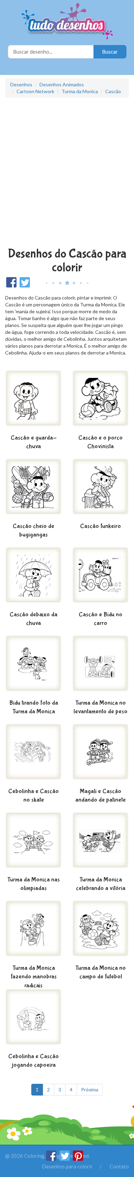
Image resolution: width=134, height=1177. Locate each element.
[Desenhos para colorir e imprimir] (67, 22)
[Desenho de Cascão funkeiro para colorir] (100, 489)
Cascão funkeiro (100, 526)
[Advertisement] (67, 173)
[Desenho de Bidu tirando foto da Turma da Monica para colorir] (33, 666)
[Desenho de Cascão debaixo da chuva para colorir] (33, 578)
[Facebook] (51, 1159)
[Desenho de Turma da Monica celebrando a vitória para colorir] (100, 843)
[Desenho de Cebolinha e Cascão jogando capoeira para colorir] (33, 1019)
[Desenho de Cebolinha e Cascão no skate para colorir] (33, 754)
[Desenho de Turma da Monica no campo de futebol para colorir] (100, 931)
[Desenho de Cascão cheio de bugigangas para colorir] (33, 489)
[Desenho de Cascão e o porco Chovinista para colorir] (100, 401)
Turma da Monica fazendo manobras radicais (34, 977)
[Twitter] (65, 1159)
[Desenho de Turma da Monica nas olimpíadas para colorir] (33, 843)
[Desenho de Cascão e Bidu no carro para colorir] (100, 578)
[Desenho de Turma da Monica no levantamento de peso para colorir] (100, 666)
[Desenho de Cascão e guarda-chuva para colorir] (33, 401)
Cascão (113, 91)
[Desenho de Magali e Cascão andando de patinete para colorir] (100, 754)
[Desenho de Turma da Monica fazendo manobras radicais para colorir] (33, 931)
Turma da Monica (80, 91)
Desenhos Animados (62, 84)
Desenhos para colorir (67, 1166)
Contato (119, 1166)
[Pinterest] (78, 1159)
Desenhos (21, 84)
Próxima (89, 1089)
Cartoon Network (35, 91)
